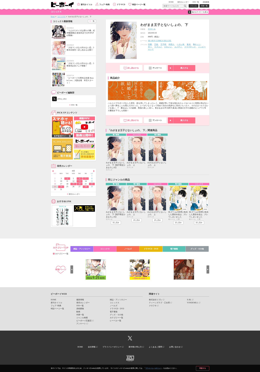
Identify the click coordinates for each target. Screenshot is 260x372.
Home (53, 17)
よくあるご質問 (155, 347)
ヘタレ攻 (180, 44)
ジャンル (193, 6)
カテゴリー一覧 (61, 254)
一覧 (93, 21)
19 (73, 184)
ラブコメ (158, 47)
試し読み (116, 222)
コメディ (178, 47)
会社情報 (91, 347)
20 (79, 184)
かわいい (168, 47)
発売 (183, 2)
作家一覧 (204, 6)
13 (79, 181)
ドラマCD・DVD (151, 249)
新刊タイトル (86, 5)
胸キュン (197, 44)
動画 (78, 312)
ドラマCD (121, 5)
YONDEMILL (192, 303)
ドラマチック (190, 47)
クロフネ (153, 306)
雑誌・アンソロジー (81, 249)
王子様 (163, 44)
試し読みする (133, 68)
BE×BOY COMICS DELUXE (159, 41)
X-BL (189, 300)
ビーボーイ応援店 (84, 321)
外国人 (171, 44)
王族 (156, 44)
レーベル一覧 (115, 321)
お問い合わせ (175, 347)
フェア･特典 (104, 5)
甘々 (150, 47)
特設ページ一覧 (138, 5)
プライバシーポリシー (153, 368)
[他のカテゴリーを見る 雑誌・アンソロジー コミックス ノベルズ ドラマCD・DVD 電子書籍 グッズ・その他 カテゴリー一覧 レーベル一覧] (198, 12)
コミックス (61, 17)
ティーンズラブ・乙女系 (159, 303)
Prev (53, 171)
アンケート (157, 68)
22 (92, 184)
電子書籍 (174, 249)
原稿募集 (206, 2)
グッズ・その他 (197, 249)
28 (86, 187)
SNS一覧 (196, 2)
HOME (171, 2)
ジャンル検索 (82, 318)
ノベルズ (128, 249)
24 (61, 187)
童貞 (189, 44)
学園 (150, 44)
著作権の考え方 (135, 347)
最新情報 (80, 300)
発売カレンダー (74, 194)
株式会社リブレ (155, 300)
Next (94, 171)
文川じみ (152, 29)
